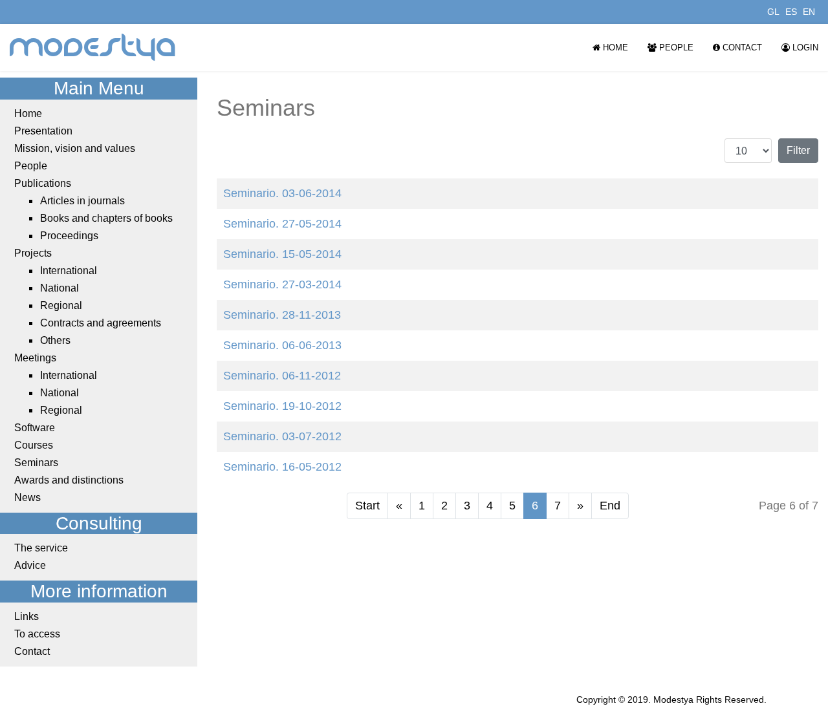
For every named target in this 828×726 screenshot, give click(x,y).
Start (367, 505)
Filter (798, 150)
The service (41, 547)
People (675, 47)
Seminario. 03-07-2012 (282, 436)
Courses (33, 445)
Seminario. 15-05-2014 (282, 254)
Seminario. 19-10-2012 (282, 406)
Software (34, 427)
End (610, 505)
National (59, 288)
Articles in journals (82, 200)
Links (26, 616)
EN (809, 11)
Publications (42, 183)
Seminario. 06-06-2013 (282, 345)
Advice (30, 565)
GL (773, 11)
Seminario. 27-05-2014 (282, 223)
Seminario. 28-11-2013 (282, 314)
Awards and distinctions (69, 480)
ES (791, 11)
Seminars (36, 462)
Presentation (43, 130)
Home (614, 47)
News (27, 497)
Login (804, 47)
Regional (61, 305)
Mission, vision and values (74, 148)
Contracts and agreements (100, 322)
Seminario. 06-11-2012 (282, 375)
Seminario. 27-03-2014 (282, 284)
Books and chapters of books (106, 218)
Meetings (35, 357)
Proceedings (69, 235)
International (68, 270)
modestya (93, 47)
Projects (33, 253)
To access (37, 633)
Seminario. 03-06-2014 (282, 193)
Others (55, 340)
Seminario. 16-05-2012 (282, 466)
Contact (741, 47)
